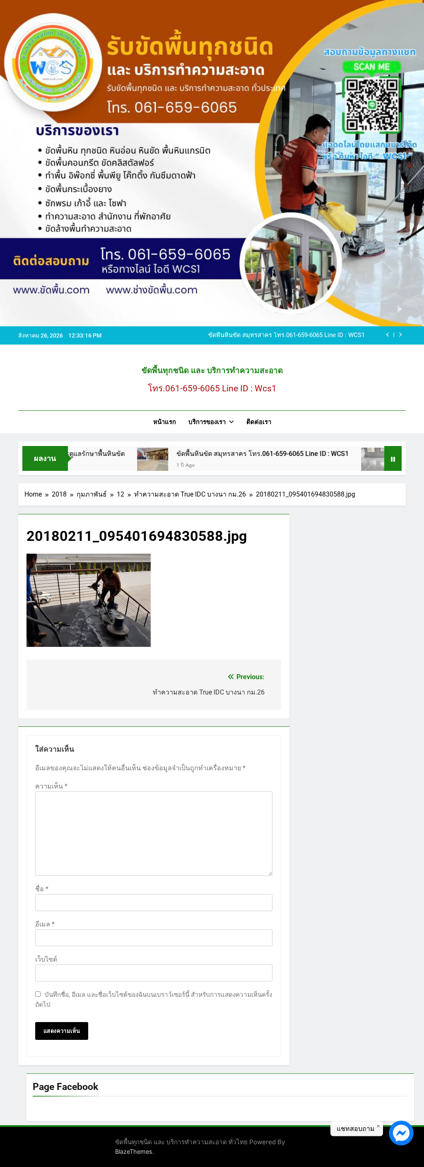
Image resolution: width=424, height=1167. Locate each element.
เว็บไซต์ (46, 959)
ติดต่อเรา (258, 422)
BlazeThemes (133, 1151)
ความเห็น (51, 786)
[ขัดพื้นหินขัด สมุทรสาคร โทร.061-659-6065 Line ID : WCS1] (125, 463)
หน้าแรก (164, 422)
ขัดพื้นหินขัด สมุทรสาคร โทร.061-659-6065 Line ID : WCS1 (286, 335)
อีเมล (45, 924)
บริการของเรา (207, 422)
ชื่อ (41, 889)
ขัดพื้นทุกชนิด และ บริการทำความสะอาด (212, 370)
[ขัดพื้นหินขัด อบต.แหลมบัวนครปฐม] (349, 463)
